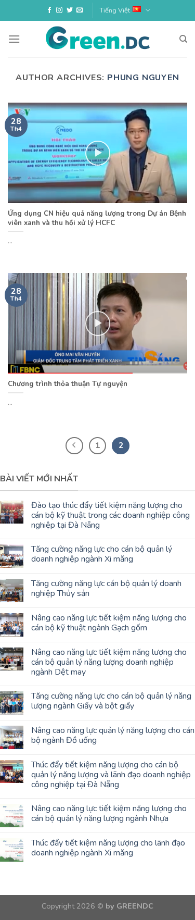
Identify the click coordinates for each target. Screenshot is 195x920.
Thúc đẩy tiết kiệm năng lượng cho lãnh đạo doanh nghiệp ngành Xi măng (108, 848)
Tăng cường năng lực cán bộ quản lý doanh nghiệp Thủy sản (106, 589)
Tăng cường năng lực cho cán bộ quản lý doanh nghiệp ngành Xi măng (101, 554)
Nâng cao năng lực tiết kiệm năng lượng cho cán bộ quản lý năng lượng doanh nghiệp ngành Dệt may (109, 663)
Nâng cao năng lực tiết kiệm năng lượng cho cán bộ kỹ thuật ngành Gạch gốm (109, 623)
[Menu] (14, 39)
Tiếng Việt (115, 10)
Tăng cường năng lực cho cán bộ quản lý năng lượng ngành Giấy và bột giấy (111, 701)
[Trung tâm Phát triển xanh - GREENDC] (98, 39)
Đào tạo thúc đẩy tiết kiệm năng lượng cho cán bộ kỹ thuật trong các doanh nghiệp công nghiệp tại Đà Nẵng (110, 516)
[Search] (183, 39)
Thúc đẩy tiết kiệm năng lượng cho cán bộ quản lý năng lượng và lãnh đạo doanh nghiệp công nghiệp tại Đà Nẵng (111, 775)
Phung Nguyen (143, 77)
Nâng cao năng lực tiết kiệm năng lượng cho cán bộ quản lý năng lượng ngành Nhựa (109, 814)
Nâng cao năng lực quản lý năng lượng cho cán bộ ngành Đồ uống (112, 735)
